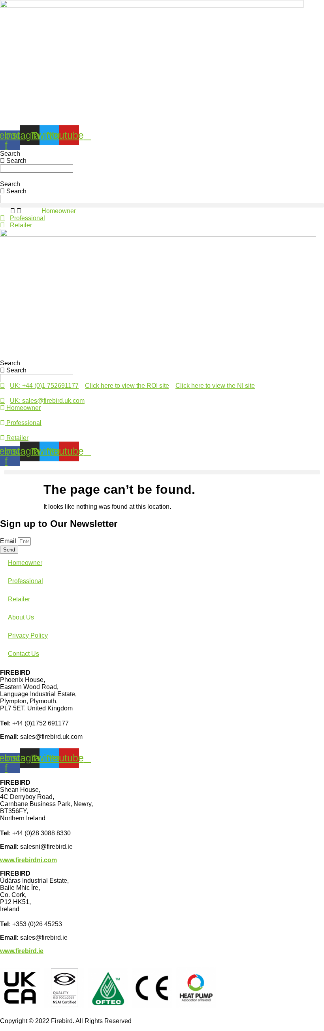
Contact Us (23, 653)
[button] (162, 205)
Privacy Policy (28, 635)
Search (10, 153)
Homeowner (58, 211)
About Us (21, 617)
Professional (25, 581)
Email (9, 541)
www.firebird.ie (21, 951)
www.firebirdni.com (28, 860)
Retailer (19, 599)
